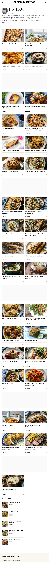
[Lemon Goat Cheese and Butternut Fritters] (36, 417)
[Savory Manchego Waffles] (13, 163)
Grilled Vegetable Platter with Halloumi (15, 512)
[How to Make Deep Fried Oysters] (36, 142)
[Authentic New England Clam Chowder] (13, 268)
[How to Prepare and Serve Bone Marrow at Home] (36, 225)
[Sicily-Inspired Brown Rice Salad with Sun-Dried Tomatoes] (36, 310)
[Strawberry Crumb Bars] (5, 542)
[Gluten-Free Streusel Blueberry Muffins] (36, 268)
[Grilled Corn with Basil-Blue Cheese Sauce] (5, 524)
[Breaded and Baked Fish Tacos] (13, 225)
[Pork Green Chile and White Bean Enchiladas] (13, 203)
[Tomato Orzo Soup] (13, 417)
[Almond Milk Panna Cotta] (13, 353)
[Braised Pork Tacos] (13, 375)
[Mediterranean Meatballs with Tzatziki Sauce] (13, 439)
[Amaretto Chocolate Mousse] (36, 58)
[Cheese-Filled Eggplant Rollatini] (36, 98)
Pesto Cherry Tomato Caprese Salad (16, 531)
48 (46, 238)
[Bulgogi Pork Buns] (13, 248)
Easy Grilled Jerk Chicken (14, 502)
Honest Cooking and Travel (10, 556)
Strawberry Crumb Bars (14, 539)
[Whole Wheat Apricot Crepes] (36, 248)
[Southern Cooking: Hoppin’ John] (36, 163)
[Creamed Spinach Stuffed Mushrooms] (36, 203)
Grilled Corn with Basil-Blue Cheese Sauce (15, 522)
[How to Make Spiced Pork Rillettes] (13, 481)
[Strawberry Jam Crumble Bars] (13, 35)
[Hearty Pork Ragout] (13, 120)
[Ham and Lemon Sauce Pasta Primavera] (36, 35)
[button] (2, 2)
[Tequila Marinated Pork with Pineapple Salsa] (36, 439)
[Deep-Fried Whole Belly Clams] (13, 58)
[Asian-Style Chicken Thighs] (13, 332)
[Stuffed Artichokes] (36, 332)
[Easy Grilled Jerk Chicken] (5, 505)
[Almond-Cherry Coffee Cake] (13, 142)
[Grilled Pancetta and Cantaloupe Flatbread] (36, 353)
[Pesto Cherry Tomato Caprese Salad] (5, 533)
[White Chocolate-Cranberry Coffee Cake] (13, 98)
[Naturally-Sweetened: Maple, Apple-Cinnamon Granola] (36, 120)
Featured (10, 504)
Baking (10, 541)
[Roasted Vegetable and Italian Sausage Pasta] (36, 375)
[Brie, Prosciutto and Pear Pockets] (13, 310)
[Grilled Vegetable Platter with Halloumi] (5, 514)
